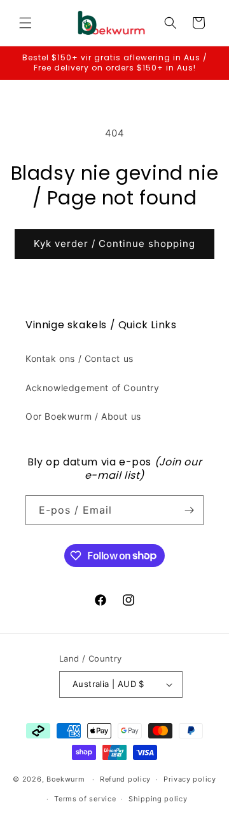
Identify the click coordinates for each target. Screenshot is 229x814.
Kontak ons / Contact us (79, 358)
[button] (25, 23)
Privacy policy (189, 779)
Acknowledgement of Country (92, 387)
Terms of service (85, 798)
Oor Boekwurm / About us (83, 416)
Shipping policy (158, 798)
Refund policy (125, 779)
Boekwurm (65, 779)
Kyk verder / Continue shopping (114, 243)
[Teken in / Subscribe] (189, 510)
